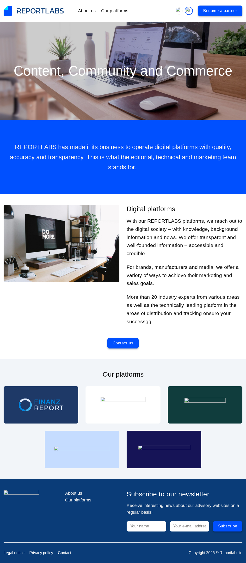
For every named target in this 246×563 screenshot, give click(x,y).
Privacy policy (41, 553)
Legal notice (14, 553)
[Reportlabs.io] (34, 11)
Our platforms (115, 10)
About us (87, 10)
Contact (64, 553)
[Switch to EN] (188, 11)
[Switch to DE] (180, 11)
